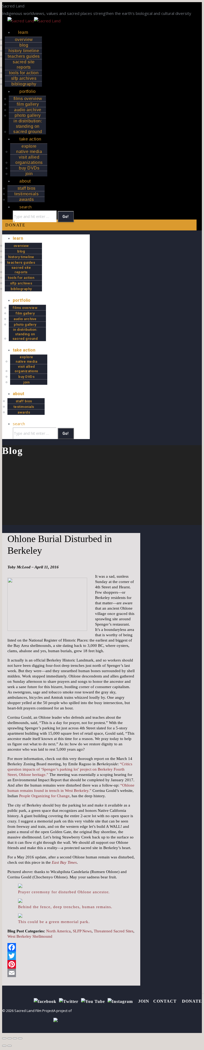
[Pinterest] (71, 964)
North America (58, 931)
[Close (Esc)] (4, 1038)
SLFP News (82, 931)
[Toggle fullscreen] (15, 1038)
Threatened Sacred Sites (113, 931)
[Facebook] (71, 947)
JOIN (143, 1001)
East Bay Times (64, 862)
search (25, 206)
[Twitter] (71, 956)
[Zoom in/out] (20, 1038)
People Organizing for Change (44, 796)
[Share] (9, 1038)
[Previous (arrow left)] (4, 1046)
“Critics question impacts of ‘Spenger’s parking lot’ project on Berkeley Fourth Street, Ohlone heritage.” (69, 769)
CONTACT (165, 1001)
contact (8, 222)
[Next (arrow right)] (9, 1046)
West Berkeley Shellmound (29, 936)
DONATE (15, 225)
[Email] (71, 973)
